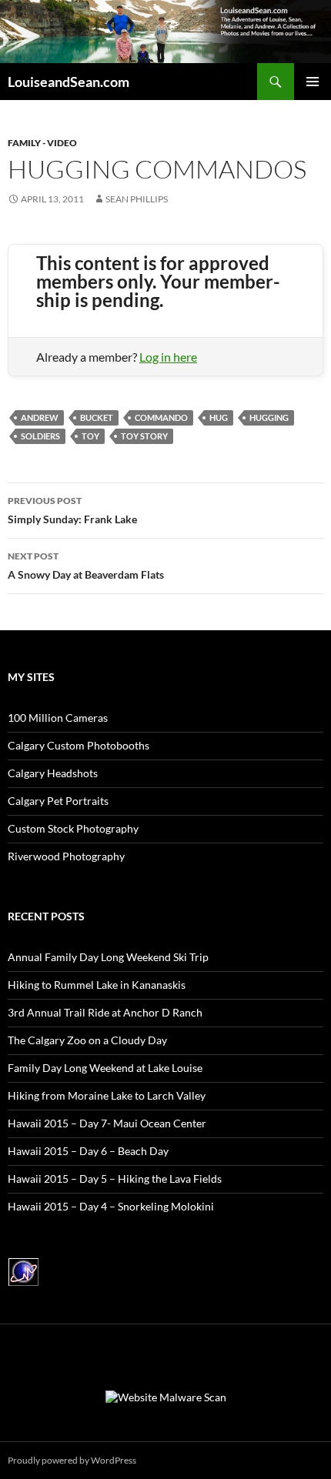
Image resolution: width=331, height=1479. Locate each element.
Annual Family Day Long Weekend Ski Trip (108, 956)
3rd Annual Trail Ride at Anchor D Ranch (105, 1012)
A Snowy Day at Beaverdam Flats (86, 565)
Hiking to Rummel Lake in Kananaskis (97, 984)
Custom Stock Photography (73, 828)
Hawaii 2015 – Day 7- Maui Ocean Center (107, 1123)
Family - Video (42, 143)
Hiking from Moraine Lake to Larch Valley (107, 1095)
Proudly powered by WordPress (72, 1460)
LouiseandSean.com (68, 81)
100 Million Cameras (58, 717)
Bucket (96, 417)
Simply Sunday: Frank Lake (72, 510)
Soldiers (40, 436)
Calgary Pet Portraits (58, 800)
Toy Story (144, 436)
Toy (90, 436)
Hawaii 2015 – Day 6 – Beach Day (88, 1150)
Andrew (40, 417)
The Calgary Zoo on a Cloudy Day (87, 1040)
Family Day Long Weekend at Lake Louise (105, 1067)
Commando (161, 417)
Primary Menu (312, 81)
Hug (218, 417)
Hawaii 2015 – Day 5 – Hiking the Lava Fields (115, 1178)
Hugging (269, 417)
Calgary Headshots (53, 773)
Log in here (168, 356)
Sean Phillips (136, 199)
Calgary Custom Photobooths (78, 745)
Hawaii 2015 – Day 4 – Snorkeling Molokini (111, 1206)
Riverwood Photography (66, 856)
